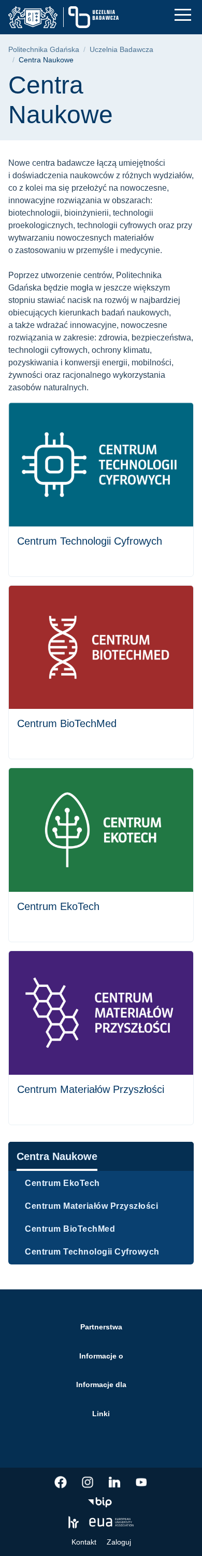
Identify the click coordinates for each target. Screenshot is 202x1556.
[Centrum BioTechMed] (101, 672)
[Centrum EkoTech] (101, 855)
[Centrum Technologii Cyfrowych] (101, 489)
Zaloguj (119, 1542)
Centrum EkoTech (62, 1183)
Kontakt (83, 1542)
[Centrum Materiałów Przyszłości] (101, 1038)
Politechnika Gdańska (43, 50)
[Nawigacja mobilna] (183, 14)
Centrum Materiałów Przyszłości (91, 1206)
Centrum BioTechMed (70, 1228)
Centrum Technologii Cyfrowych (92, 1251)
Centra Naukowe (57, 1156)
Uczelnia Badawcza (121, 50)
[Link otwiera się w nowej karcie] (60, 1482)
